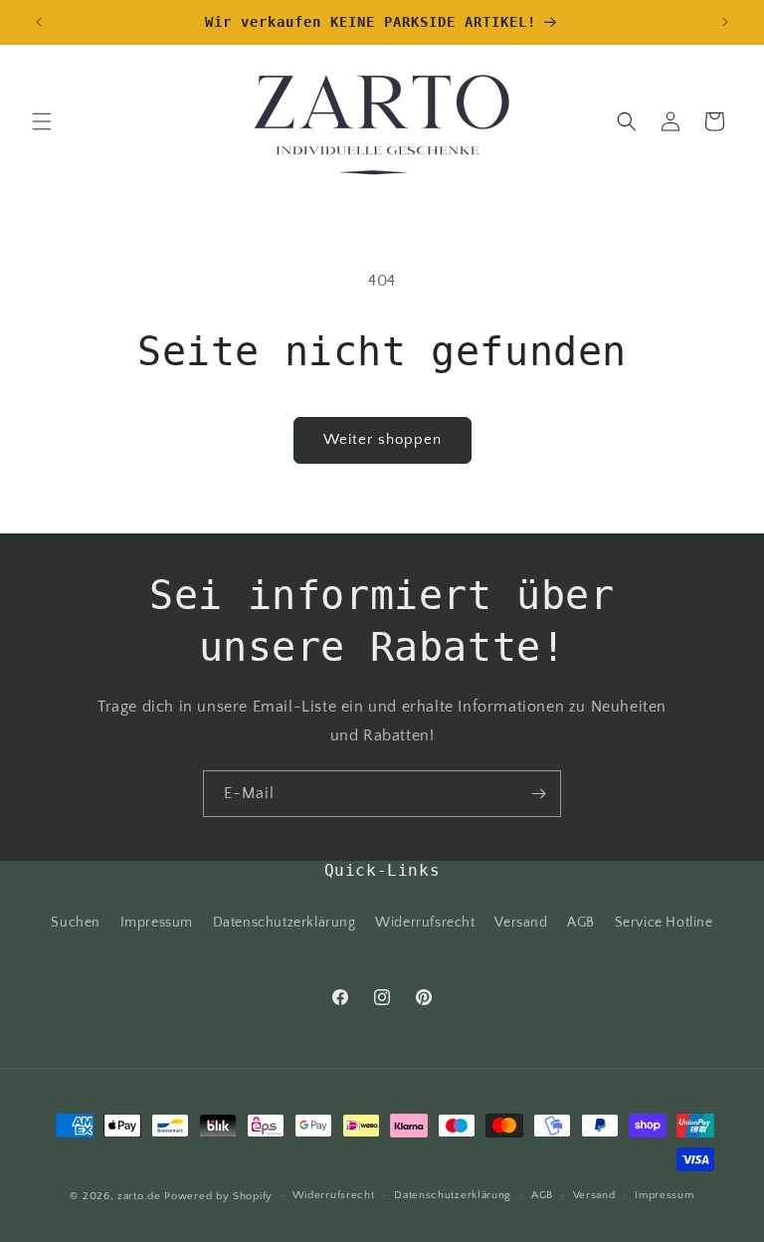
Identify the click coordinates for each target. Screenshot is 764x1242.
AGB (581, 923)
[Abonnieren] (538, 793)
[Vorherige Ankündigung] (39, 22)
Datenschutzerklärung (284, 923)
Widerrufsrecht (425, 923)
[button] (42, 121)
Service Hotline (664, 923)
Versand (520, 923)
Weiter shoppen (382, 439)
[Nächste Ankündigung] (725, 22)
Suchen (75, 923)
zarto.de (139, 1196)
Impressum (156, 923)
